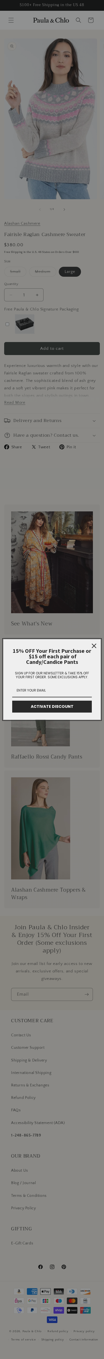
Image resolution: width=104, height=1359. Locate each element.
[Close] (94, 646)
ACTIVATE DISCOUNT (52, 706)
